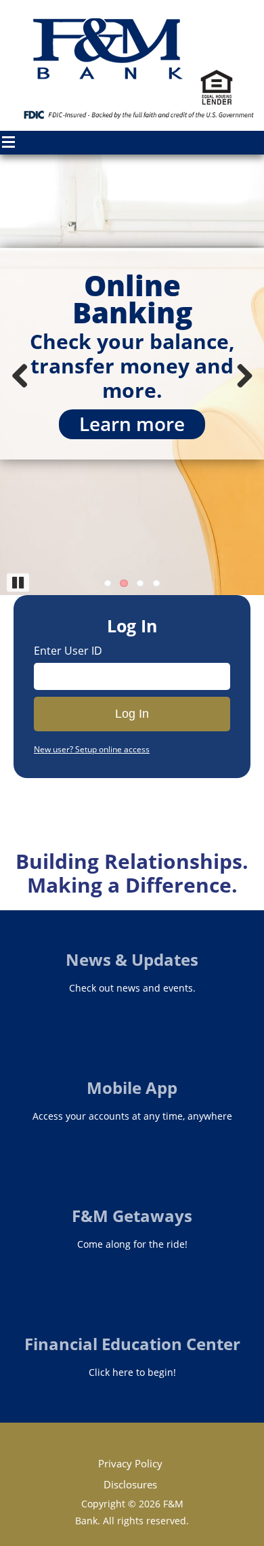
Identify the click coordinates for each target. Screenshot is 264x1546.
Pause (18, 582)
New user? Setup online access (92, 749)
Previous (20, 374)
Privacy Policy (130, 1463)
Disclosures (130, 1484)
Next (243, 374)
